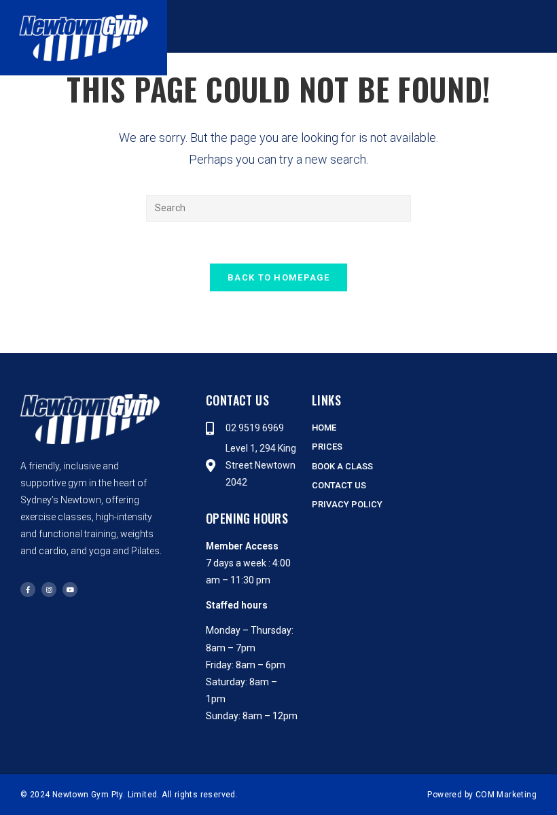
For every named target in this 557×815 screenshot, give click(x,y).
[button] (407, 26)
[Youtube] (69, 589)
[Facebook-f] (27, 589)
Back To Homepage (278, 277)
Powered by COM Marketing (482, 794)
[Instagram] (48, 589)
